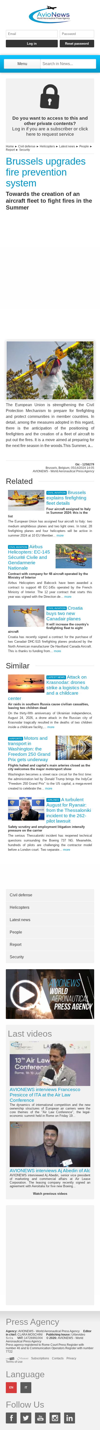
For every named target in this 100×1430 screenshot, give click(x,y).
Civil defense (26, 146)
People (84, 146)
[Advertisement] (50, 284)
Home (10, 146)
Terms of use (14, 1361)
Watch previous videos (50, 1193)
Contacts (58, 1358)
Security (24, 149)
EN (11, 1387)
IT (26, 1387)
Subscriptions (40, 1358)
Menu (22, 64)
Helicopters (47, 146)
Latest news (67, 146)
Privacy (71, 1358)
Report (10, 149)
